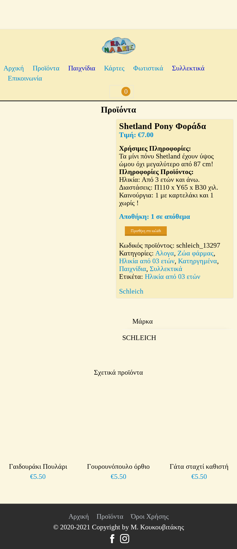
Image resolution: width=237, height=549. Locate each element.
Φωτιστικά (148, 68)
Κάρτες (114, 68)
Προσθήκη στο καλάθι (146, 230)
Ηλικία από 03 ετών (147, 261)
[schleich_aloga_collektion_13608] (81, 267)
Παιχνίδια (81, 68)
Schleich (131, 291)
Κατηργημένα (197, 261)
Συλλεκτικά (188, 68)
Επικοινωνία (25, 78)
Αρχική (13, 68)
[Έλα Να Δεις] (119, 52)
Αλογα (164, 253)
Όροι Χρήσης (150, 516)
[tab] (143, 321)
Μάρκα (142, 321)
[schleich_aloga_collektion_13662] (29, 328)
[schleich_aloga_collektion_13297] (59, 174)
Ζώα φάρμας (195, 253)
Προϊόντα (46, 68)
